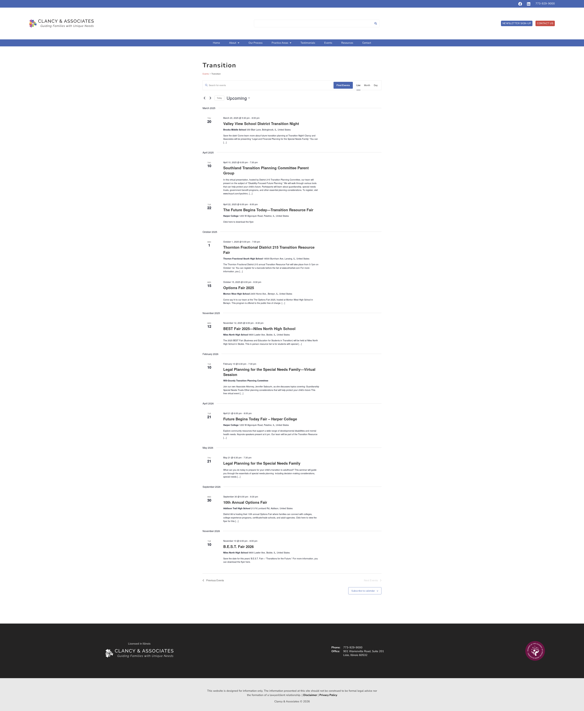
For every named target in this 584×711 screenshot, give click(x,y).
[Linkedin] (528, 4)
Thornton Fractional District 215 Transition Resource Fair (269, 250)
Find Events (343, 85)
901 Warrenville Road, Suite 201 (363, 651)
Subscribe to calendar (363, 591)
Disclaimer (310, 695)
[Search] (375, 23)
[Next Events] (210, 98)
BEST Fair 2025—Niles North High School (259, 328)
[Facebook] (520, 4)
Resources (347, 43)
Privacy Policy (328, 695)
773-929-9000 (545, 3)
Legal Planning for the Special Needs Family (261, 463)
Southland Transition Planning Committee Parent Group (266, 170)
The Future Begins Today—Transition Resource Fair (268, 209)
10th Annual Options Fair (245, 502)
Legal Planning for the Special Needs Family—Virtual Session (269, 372)
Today (219, 98)
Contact (366, 43)
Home (216, 43)
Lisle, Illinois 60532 (355, 655)
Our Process (255, 43)
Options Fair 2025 (238, 287)
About (232, 43)
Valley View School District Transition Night (261, 123)
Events (328, 43)
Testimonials (308, 43)
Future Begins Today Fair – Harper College (260, 418)
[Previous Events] (204, 98)
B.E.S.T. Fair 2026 (238, 546)
